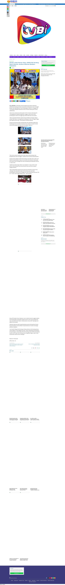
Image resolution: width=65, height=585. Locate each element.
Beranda (11, 55)
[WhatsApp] (8, 9)
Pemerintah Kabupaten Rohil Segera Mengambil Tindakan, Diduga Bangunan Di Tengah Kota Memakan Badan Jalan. (49, 226)
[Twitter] (8, 11)
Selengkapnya (48, 65)
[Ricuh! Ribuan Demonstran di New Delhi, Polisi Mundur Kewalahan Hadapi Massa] (44, 176)
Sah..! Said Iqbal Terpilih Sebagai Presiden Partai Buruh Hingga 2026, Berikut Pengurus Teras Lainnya (49, 229)
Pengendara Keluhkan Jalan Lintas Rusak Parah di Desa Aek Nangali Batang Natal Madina (24, 419)
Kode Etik (38, 580)
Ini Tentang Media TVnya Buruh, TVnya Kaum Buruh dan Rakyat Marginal (48, 220)
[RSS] (54, 578)
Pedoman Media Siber (43, 580)
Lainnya (46, 55)
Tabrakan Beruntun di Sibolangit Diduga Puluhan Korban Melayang (52, 210)
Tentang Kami (16, 580)
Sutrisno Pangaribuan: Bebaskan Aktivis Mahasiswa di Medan (34, 344)
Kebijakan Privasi (21, 580)
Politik (24, 55)
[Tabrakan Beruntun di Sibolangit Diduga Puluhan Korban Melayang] (52, 176)
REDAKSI (26, 580)
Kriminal (21, 55)
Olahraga (31, 55)
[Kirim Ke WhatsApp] (39, 348)
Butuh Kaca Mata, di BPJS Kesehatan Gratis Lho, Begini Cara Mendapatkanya (49, 235)
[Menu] (10, 6)
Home (15, 55)
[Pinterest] (50, 578)
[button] (53, 5)
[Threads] (8, 12)
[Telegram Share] (37, 348)
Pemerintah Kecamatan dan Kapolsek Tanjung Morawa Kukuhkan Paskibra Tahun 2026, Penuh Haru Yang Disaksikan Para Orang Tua (24, 559)
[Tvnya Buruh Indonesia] (32, 30)
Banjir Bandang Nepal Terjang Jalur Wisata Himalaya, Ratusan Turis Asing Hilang (34, 4)
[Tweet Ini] (33, 348)
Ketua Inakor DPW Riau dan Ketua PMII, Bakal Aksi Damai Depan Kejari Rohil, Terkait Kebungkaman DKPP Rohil (47, 140)
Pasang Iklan (34, 580)
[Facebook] (8, 5)
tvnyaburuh (12, 67)
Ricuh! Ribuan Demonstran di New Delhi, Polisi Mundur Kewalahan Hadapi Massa (44, 210)
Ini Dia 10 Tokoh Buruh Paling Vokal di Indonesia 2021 (48, 232)
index (12, 5)
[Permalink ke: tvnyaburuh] (10, 67)
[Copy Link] (8, 14)
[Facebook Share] (32, 348)
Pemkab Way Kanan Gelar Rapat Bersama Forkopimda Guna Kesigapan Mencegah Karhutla (14, 419)
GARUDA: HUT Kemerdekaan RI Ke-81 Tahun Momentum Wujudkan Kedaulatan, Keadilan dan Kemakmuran (14, 559)
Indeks (15, 5)
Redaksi (29, 580)
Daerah (13, 61)
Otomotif (27, 55)
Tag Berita (35, 55)
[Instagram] (51, 578)
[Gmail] (8, 7)
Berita (18, 55)
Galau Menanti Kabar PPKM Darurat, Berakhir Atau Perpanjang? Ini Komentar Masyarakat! (49, 223)
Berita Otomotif (41, 55)
